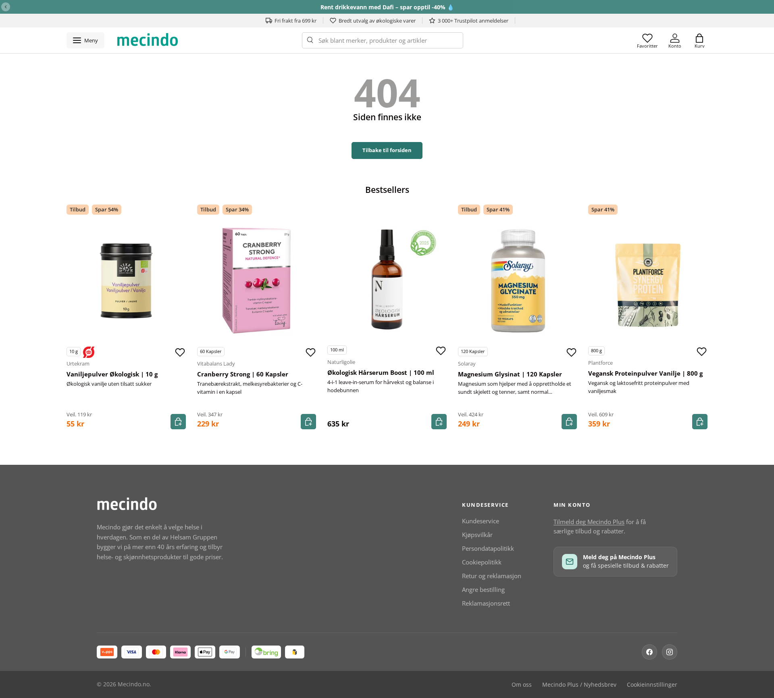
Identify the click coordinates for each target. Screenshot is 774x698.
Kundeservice (480, 521)
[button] (699, 40)
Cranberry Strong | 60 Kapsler (242, 374)
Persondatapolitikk (488, 548)
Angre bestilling (483, 589)
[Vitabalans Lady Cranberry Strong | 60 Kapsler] (256, 281)
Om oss (522, 684)
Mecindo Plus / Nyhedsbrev (579, 684)
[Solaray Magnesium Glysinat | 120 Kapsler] (517, 281)
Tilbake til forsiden (387, 150)
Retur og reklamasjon (491, 575)
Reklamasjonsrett (486, 603)
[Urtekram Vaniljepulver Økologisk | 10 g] (126, 281)
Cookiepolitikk (481, 562)
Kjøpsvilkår (477, 534)
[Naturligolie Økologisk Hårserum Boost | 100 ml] (387, 279)
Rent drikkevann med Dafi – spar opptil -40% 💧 (387, 7)
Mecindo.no (134, 684)
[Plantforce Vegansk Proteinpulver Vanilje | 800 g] (647, 280)
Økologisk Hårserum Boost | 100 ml (380, 372)
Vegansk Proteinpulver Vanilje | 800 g (645, 373)
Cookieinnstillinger (652, 684)
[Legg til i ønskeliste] (180, 352)
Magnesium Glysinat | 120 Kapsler (510, 374)
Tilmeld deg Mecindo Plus (588, 522)
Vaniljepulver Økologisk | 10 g (112, 374)
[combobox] (382, 40)
